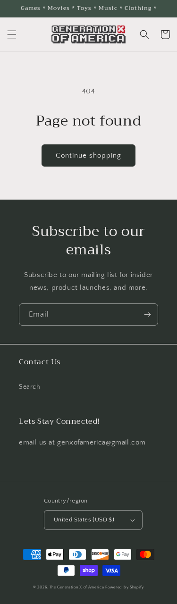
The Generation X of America (77, 587)
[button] (11, 34)
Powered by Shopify (124, 587)
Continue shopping (88, 155)
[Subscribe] (147, 314)
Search (30, 387)
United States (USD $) (84, 519)
